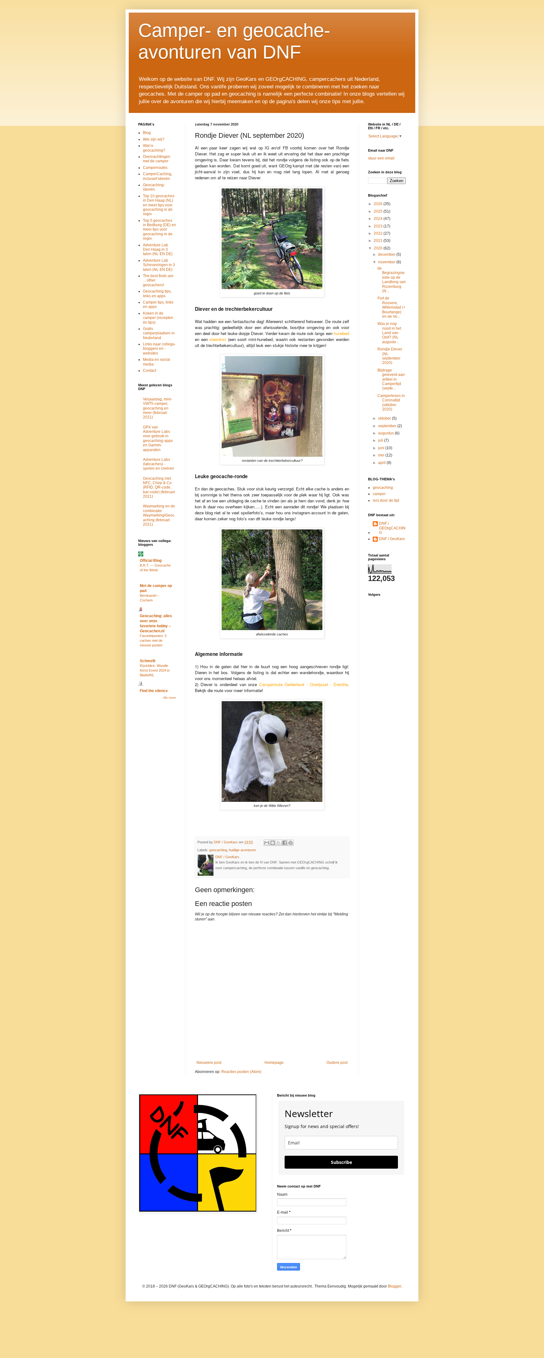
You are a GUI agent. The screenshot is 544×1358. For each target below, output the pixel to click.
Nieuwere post (208, 1062)
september (387, 426)
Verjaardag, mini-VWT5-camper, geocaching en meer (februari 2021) (157, 408)
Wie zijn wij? (153, 139)
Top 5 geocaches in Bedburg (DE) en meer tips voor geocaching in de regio (159, 229)
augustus (386, 433)
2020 (378, 248)
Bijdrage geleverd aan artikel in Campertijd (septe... (391, 379)
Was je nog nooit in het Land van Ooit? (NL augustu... (389, 332)
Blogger (394, 1286)
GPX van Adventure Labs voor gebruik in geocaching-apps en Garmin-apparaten (158, 438)
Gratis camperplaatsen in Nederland (159, 333)
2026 (378, 204)
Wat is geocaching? (154, 147)
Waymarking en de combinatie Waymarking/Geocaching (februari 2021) (159, 515)
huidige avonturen (242, 850)
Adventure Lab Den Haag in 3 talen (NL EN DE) (158, 249)
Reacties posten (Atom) (241, 1072)
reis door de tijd (386, 500)
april (382, 463)
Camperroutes (155, 167)
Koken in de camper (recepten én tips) (158, 318)
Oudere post (337, 1062)
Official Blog (151, 560)
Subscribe (341, 1162)
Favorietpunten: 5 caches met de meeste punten (153, 640)
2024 (378, 218)
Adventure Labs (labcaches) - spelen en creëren (158, 464)
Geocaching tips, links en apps (157, 293)
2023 (378, 226)
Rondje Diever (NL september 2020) (389, 356)
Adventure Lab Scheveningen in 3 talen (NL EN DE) (159, 265)
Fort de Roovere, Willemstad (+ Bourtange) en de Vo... (391, 307)
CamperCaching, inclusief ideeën (157, 176)
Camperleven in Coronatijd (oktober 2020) (391, 402)
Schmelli (147, 661)
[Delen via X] (278, 843)
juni (381, 448)
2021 (378, 240)
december (387, 254)
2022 (378, 233)
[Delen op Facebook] (284, 843)
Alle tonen (169, 697)
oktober (385, 418)
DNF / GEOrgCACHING (392, 528)
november (387, 262)
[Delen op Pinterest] (290, 843)
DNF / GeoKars (392, 539)
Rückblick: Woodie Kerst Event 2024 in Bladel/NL (155, 670)
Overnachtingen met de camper (156, 158)
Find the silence (154, 691)
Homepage (274, 1062)
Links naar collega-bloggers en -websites (159, 348)
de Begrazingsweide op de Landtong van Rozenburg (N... (391, 279)
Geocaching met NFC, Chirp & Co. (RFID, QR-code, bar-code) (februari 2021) (159, 487)
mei (381, 455)
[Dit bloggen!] (272, 843)
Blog (147, 133)
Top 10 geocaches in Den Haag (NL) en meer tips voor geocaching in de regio (158, 205)
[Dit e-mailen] (267, 843)
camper (379, 494)
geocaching (218, 850)
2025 (378, 211)
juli (381, 440)
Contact (149, 370)
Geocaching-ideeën (154, 187)
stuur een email (381, 158)
